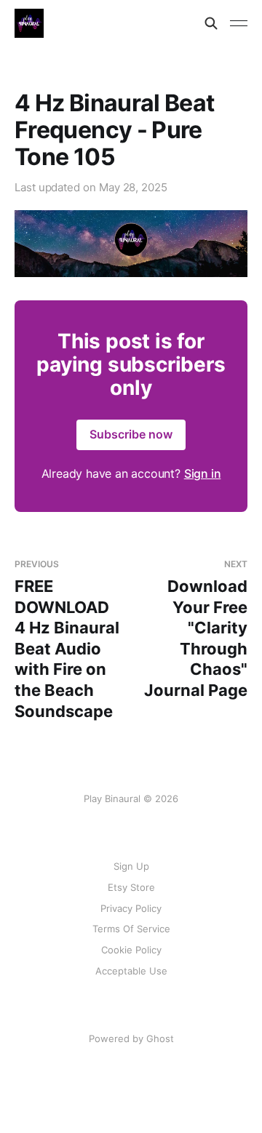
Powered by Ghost (131, 1038)
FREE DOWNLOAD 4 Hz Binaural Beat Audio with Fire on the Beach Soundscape (67, 639)
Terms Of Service (131, 928)
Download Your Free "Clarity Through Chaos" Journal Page (195, 629)
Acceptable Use (131, 971)
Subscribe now (131, 434)
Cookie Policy (131, 950)
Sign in (202, 473)
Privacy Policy (131, 908)
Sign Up (131, 866)
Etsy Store (131, 887)
